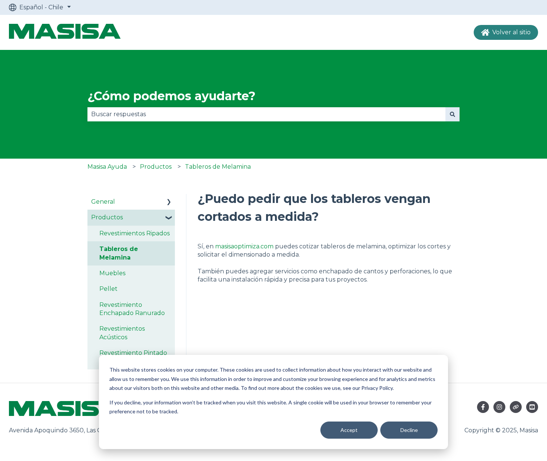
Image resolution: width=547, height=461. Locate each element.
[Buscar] (452, 114)
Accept (349, 430)
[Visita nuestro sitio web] (516, 407)
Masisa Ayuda (107, 166)
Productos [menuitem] (107, 217)
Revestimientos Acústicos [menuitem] (122, 332)
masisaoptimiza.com (244, 246)
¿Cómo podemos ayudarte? (171, 96)
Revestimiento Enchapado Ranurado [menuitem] (132, 309)
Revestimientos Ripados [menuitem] (134, 233)
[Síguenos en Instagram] (499, 407)
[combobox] (266, 114)
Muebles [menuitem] (112, 273)
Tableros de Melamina (218, 166)
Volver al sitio (511, 32)
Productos (156, 166)
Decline (409, 430)
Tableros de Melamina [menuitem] (118, 253)
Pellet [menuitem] (108, 288)
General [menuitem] (103, 201)
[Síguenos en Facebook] (483, 407)
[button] (169, 202)
